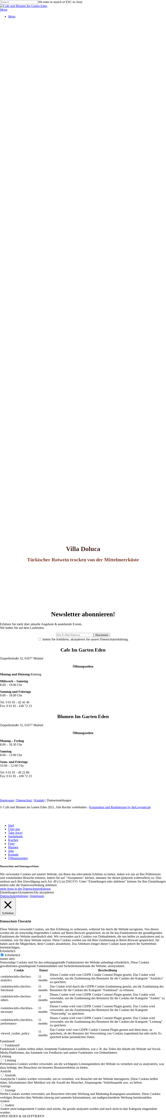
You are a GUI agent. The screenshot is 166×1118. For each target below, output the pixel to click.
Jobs (11, 851)
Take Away (15, 832)
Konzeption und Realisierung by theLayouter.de (120, 807)
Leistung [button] (5, 1056)
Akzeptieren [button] (25, 892)
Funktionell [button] (7, 1041)
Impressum (7, 800)
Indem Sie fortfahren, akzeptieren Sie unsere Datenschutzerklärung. (85, 639)
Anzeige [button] (5, 1086)
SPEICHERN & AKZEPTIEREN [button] (22, 1116)
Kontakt (39, 800)
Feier (11, 843)
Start (11, 825)
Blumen (13, 847)
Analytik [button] (5, 1071)
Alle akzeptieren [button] (43, 892)
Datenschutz (24, 800)
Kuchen (13, 840)
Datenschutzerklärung (14, 896)
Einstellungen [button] (8, 892)
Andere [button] (5, 1101)
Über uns (14, 829)
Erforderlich (12, 955)
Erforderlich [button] (7, 951)
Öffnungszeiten (18, 858)
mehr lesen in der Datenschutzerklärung (25, 888)
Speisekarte (15, 836)
